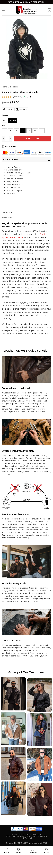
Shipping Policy (40, 836)
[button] (3, 10)
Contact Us (26, 838)
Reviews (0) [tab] (7, 217)
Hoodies (14, 87)
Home (4, 87)
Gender (5, 115)
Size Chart (9, 109)
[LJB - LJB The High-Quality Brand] (26, 9)
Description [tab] (7, 212)
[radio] (4, 120)
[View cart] (49, 10)
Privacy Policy (17, 834)
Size (3, 125)
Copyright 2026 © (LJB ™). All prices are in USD (26, 843)
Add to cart (32, 138)
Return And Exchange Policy (18, 836)
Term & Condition (34, 834)
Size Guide (23, 109)
